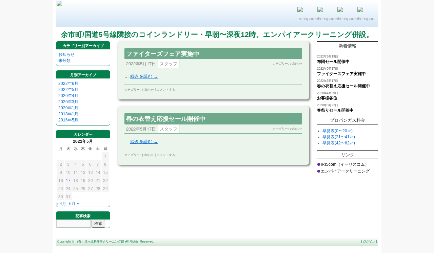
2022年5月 (68, 89)
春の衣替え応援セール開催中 (165, 118)
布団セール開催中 (333, 61)
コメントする (166, 89)
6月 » (74, 203)
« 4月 (61, 203)
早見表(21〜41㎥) (338, 137)
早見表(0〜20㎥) (337, 131)
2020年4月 (68, 95)
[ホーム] (365, 15)
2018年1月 (68, 114)
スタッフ (168, 63)
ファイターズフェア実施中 (162, 53)
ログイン (369, 241)
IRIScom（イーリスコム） (345, 164)
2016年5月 (68, 120)
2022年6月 (68, 83)
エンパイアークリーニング (345, 171)
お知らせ (66, 54)
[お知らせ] (345, 15)
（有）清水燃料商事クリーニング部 (99, 241)
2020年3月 (68, 101)
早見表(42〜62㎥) (338, 143)
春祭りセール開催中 (335, 110)
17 (68, 180)
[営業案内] (325, 15)
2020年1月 (68, 108)
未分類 (64, 60)
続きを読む (144, 76)
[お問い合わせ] (305, 15)
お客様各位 (327, 98)
